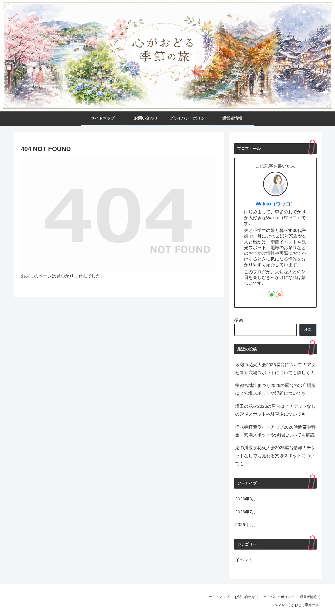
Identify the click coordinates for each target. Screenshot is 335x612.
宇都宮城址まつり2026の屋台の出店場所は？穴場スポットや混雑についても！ (275, 389)
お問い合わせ (244, 597)
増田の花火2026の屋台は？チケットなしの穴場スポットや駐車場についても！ (275, 410)
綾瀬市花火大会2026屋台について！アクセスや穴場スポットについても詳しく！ (275, 368)
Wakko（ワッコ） (276, 203)
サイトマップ (219, 597)
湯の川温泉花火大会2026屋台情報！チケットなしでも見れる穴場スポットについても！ (275, 455)
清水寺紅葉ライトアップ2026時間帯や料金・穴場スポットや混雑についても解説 (275, 431)
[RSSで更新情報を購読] (279, 294)
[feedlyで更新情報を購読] (271, 294)
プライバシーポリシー (277, 597)
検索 (238, 319)
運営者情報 (308, 597)
